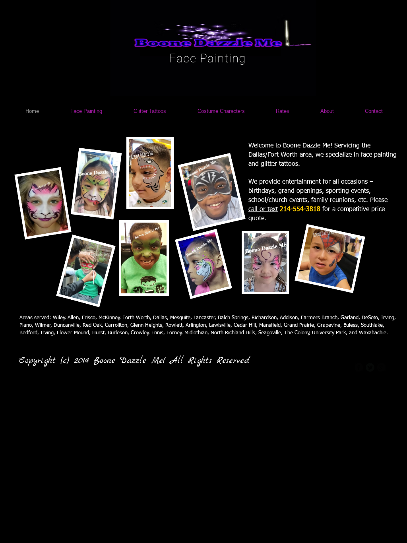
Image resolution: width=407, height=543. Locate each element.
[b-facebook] (359, 367)
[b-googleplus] (381, 367)
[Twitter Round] (370, 367)
